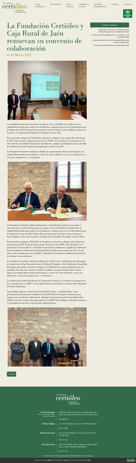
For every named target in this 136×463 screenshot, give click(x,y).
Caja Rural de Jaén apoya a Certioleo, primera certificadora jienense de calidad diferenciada (113, 31)
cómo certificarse (40, 5)
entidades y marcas (84, 5)
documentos (55, 4)
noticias (115, 4)
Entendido (131, 460)
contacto (127, 4)
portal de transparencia (100, 5)
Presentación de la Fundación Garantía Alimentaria (111, 45)
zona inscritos (70, 5)
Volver (11, 374)
